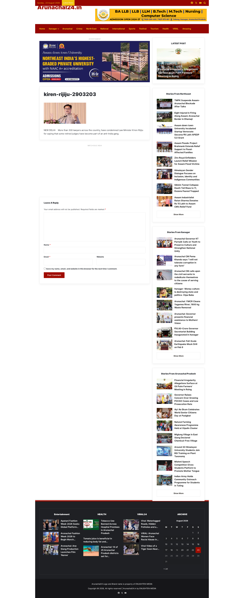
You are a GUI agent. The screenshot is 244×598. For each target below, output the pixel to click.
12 (177, 544)
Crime (79, 28)
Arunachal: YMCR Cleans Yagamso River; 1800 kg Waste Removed (187, 304)
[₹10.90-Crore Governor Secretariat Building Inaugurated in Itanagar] (164, 332)
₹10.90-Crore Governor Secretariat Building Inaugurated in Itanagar (186, 331)
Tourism (155, 28)
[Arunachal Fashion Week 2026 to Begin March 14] (51, 537)
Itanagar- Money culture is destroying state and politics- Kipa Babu (187, 291)
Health (166, 28)
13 (182, 544)
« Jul (166, 569)
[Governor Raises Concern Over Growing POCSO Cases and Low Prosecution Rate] (164, 398)
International (118, 28)
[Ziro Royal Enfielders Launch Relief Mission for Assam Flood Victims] (164, 161)
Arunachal (67, 28)
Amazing (186, 28)
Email (47, 257)
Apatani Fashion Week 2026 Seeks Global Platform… (70, 523)
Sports (132, 28)
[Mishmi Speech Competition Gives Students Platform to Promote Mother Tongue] (164, 465)
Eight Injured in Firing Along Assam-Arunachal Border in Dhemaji (186, 115)
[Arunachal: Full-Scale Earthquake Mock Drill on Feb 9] (164, 345)
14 (188, 544)
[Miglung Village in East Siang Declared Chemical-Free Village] (164, 438)
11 (171, 544)
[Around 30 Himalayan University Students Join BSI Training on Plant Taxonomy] (164, 451)
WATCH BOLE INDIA (95, 146)
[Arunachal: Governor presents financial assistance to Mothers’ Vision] (164, 317)
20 (182, 550)
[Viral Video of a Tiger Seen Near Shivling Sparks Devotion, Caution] (131, 549)
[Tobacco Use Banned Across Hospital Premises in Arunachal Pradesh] (91, 524)
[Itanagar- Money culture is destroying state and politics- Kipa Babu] (164, 292)
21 (188, 550)
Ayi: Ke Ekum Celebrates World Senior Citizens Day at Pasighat (186, 412)
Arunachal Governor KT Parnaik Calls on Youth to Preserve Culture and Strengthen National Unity (187, 244)
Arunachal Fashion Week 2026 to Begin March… (70, 536)
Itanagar (53, 28)
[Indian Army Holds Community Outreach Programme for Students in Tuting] (164, 480)
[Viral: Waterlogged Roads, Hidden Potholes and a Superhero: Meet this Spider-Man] (131, 524)
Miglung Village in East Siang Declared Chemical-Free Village (186, 437)
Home (42, 28)
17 (166, 550)
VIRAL (175, 28)
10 (166, 544)
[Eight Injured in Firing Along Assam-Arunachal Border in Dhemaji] (164, 116)
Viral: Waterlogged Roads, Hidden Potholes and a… (150, 523)
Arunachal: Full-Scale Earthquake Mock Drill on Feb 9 (185, 344)
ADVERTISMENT (95, 39)
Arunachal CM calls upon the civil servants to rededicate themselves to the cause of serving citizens (187, 277)
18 (172, 550)
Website (100, 257)
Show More (179, 214)
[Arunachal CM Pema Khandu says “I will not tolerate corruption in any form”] (164, 260)
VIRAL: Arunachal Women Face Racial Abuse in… (150, 536)
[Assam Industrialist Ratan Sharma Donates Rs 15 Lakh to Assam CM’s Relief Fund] (164, 201)
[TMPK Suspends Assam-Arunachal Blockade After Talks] (164, 104)
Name (47, 245)
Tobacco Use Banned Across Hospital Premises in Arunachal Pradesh (110, 527)
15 (193, 544)
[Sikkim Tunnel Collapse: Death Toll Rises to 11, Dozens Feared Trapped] (164, 188)
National (104, 28)
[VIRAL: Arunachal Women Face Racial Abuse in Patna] (131, 537)
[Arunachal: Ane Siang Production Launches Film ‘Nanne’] (51, 549)
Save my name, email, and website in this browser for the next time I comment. (81, 269)
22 (193, 550)
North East (91, 28)
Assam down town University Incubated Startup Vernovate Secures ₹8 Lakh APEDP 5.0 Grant (186, 131)
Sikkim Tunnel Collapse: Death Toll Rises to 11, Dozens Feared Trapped (186, 188)
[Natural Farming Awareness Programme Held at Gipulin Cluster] (164, 425)
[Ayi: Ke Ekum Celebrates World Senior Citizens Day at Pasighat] (164, 413)
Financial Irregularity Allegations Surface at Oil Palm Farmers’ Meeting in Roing (178, 73)
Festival (143, 28)
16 (198, 544)
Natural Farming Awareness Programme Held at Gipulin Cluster (186, 425)
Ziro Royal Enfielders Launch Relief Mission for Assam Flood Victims (186, 160)
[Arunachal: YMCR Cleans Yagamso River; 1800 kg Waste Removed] (164, 305)
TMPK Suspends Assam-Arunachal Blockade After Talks (187, 103)
